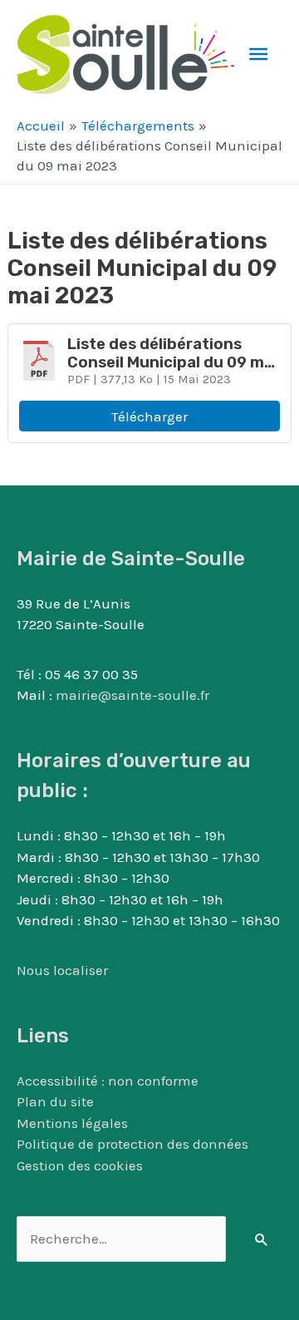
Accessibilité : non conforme (108, 1080)
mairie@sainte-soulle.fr (132, 695)
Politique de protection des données (132, 1143)
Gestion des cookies (80, 1165)
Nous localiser (62, 970)
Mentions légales (72, 1123)
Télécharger (149, 416)
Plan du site (55, 1101)
